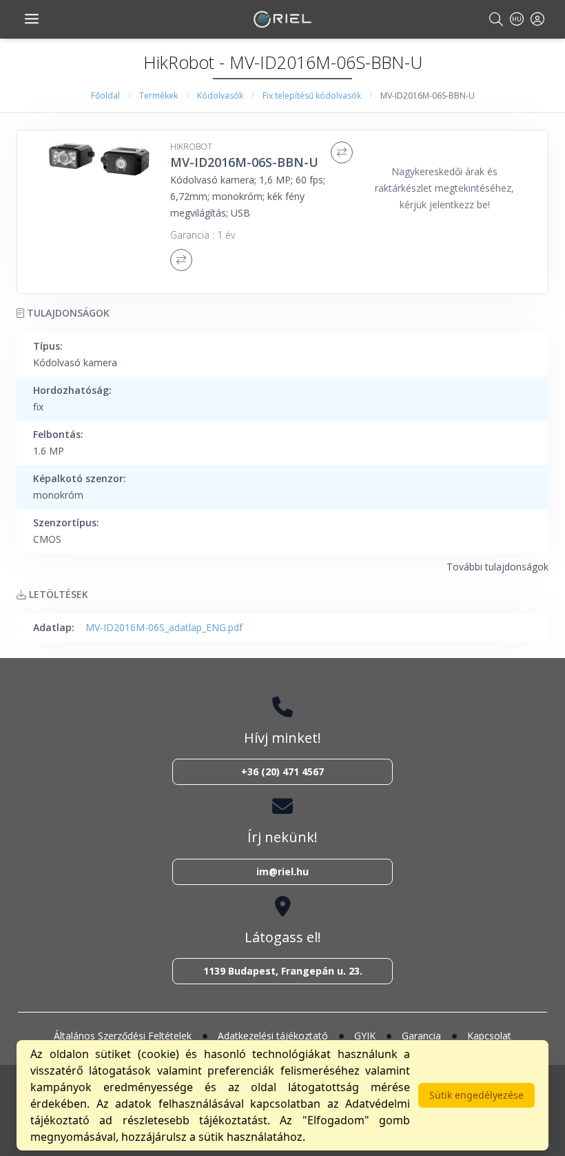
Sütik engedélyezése (476, 1095)
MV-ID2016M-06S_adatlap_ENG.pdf (164, 627)
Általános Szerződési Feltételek (123, 1035)
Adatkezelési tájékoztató (273, 1035)
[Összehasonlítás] (342, 152)
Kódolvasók (220, 95)
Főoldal (105, 95)
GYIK (365, 1035)
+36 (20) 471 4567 (282, 771)
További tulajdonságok (497, 566)
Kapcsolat (489, 1035)
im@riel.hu (282, 871)
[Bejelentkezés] (537, 19)
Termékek (158, 95)
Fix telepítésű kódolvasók (312, 95)
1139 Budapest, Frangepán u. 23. (282, 970)
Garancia (421, 1035)
